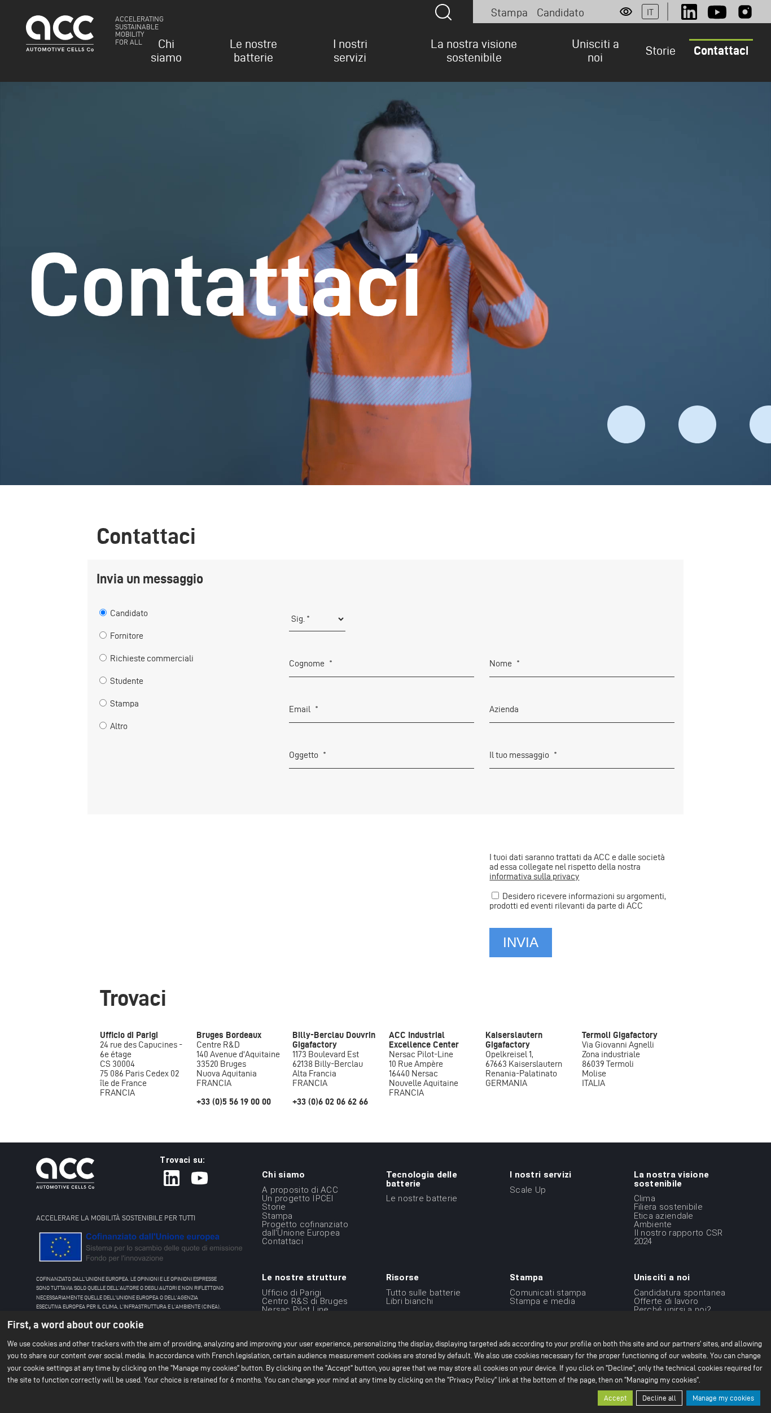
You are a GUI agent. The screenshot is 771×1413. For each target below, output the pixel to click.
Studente (126, 681)
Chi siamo (166, 50)
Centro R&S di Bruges (305, 1301)
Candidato (560, 12)
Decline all (659, 1398)
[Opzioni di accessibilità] (626, 12)
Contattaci (721, 50)
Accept (615, 1398)
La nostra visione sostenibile (474, 50)
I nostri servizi (350, 50)
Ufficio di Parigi (292, 1292)
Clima (644, 1198)
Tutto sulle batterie (423, 1292)
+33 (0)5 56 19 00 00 (233, 1101)
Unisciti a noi (595, 50)
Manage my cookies (723, 1398)
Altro (119, 726)
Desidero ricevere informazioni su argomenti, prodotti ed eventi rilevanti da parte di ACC (577, 900)
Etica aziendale (664, 1215)
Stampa (509, 12)
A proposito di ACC (300, 1190)
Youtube (717, 12)
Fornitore (126, 635)
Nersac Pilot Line (295, 1310)
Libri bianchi (409, 1301)
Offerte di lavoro (666, 1301)
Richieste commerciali (152, 658)
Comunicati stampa (548, 1292)
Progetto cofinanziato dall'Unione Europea (305, 1228)
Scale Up (528, 1190)
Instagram (745, 12)
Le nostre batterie (253, 50)
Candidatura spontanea (680, 1292)
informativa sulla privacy (534, 876)
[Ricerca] (443, 12)
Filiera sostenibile (668, 1207)
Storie (661, 50)
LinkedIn (689, 12)
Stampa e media (542, 1301)
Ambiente (653, 1224)
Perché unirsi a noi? (673, 1310)
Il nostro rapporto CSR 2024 (678, 1237)
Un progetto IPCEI (298, 1198)
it (650, 12)
